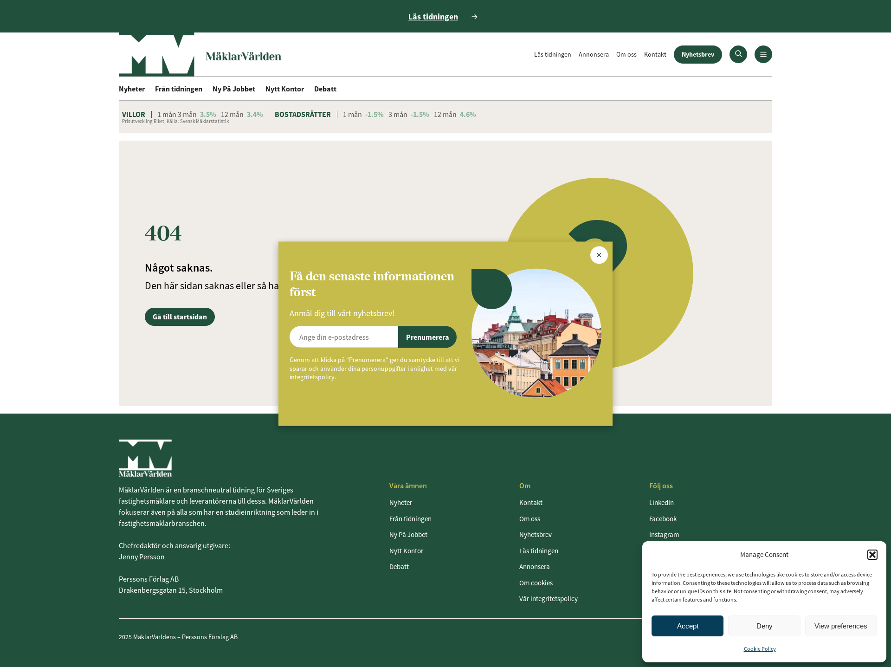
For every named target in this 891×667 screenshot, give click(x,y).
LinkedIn (661, 502)
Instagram (664, 534)
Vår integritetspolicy (548, 598)
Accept (687, 626)
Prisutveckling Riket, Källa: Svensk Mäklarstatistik (175, 121)
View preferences (840, 626)
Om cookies (536, 582)
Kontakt (655, 54)
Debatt (325, 88)
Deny (764, 626)
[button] (872, 554)
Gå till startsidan (180, 316)
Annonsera (594, 54)
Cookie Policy (760, 648)
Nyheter (132, 88)
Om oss (626, 54)
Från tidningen (178, 88)
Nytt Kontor (284, 88)
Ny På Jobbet (234, 88)
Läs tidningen (552, 54)
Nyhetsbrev (698, 54)
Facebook (663, 518)
